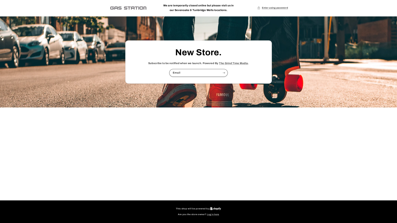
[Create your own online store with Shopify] (215, 209)
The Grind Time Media (233, 63)
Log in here (213, 214)
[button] (272, 8)
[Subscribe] (223, 73)
